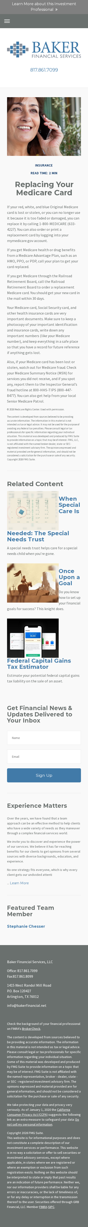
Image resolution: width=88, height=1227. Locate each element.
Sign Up (44, 775)
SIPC (51, 1207)
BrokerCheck (31, 1029)
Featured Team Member (30, 911)
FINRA (43, 1207)
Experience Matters (37, 805)
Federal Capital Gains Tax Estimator (39, 663)
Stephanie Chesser (26, 926)
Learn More (19, 883)
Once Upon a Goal (69, 577)
